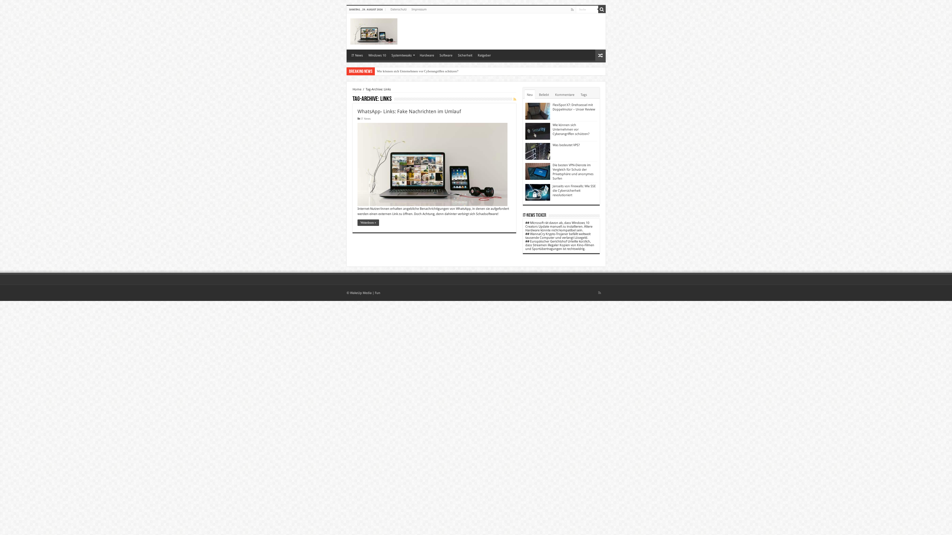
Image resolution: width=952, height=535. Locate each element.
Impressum (419, 9)
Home (357, 89)
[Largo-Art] (373, 30)
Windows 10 (377, 55)
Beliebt (544, 95)
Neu (530, 95)
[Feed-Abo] (514, 99)
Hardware (427, 55)
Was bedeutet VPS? (566, 145)
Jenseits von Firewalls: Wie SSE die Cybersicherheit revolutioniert (574, 190)
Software (446, 55)
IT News (357, 55)
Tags (584, 95)
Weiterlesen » (368, 222)
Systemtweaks (401, 55)
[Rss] (572, 10)
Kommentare (564, 95)
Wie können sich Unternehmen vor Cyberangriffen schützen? (417, 71)
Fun (377, 293)
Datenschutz (398, 9)
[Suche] (602, 9)
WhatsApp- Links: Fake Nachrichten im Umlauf (409, 111)
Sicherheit (465, 55)
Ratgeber (484, 55)
